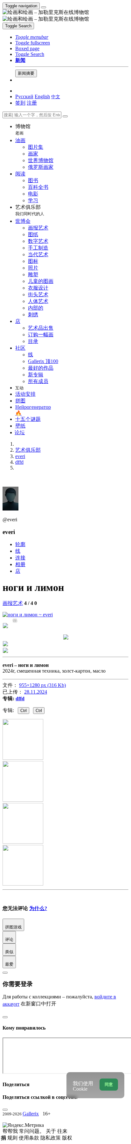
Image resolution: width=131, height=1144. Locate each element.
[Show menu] (43, 7)
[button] (31, 37)
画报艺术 (13, 603)
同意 (109, 1084)
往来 (62, 1131)
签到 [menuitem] (20, 103)
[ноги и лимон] (28, 614)
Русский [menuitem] (24, 96)
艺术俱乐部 (29, 210)
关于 (51, 1131)
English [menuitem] (42, 96)
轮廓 (20, 544)
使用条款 (29, 1138)
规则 (13, 1138)
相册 (20, 564)
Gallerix (31, 1113)
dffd (20, 698)
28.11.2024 (35, 692)
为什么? (38, 908)
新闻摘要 (26, 73)
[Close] (65, 116)
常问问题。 (32, 1131)
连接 (20, 557)
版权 (67, 1138)
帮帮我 (11, 1131)
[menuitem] (55, 96)
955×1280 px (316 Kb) (42, 685)
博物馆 (23, 129)
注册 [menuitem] (32, 103)
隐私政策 (51, 1138)
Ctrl (23, 710)
